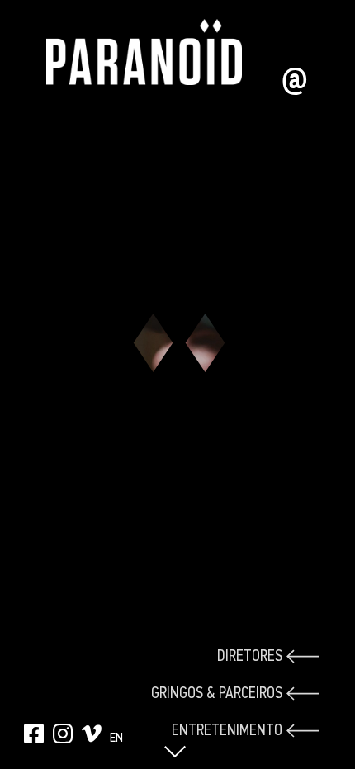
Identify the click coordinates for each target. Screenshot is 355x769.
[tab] (235, 656)
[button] (177, 735)
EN (116, 737)
